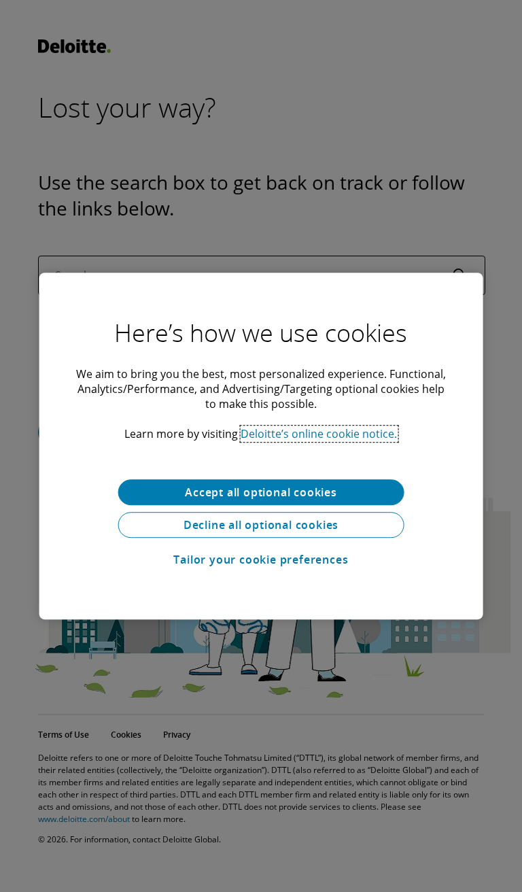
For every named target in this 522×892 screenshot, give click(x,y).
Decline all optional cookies (261, 524)
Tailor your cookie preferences (260, 559)
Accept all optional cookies (261, 492)
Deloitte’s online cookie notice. (319, 433)
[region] (261, 446)
